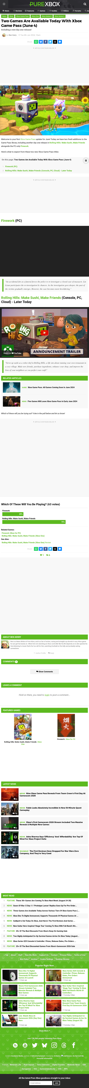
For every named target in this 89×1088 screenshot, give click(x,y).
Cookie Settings (46, 959)
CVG (60, 1069)
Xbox (11, 16)
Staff (20, 955)
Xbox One (35, 16)
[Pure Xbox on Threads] (64, 1045)
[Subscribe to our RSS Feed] (15, 1045)
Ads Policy (24, 959)
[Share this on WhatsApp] (36, 42)
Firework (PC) (11, 166)
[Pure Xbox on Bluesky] (44, 1045)
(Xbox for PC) (11, 533)
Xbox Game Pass (22, 16)
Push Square (29, 1065)
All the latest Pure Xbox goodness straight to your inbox (44, 1078)
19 (16, 813)
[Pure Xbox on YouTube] (25, 1045)
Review (26, 542)
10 (16, 857)
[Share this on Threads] (55, 42)
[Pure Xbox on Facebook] (73, 1045)
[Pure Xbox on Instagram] (54, 1045)
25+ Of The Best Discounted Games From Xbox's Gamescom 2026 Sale (41, 946)
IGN (84, 1065)
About (13, 955)
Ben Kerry (13, 35)
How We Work (31, 955)
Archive (34, 959)
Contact (54, 955)
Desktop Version (62, 959)
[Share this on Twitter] (50, 42)
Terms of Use (79, 955)
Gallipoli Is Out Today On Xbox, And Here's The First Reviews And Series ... (41, 921)
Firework (24, 146)
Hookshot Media (17, 1056)
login (47, 695)
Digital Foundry (58, 1065)
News (4, 16)
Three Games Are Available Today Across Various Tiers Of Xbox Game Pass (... (43, 911)
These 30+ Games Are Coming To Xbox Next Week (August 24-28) (39, 901)
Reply (52, 653)
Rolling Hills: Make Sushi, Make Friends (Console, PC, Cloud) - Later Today (38, 171)
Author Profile (40, 653)
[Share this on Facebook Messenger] (60, 42)
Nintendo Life (15, 1065)
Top (6, 955)
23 (16, 842)
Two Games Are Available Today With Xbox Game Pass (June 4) (42, 160)
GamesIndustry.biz (47, 1069)
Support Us (44, 955)
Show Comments (45, 672)
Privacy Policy (66, 955)
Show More (44, 1031)
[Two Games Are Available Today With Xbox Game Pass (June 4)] (44, 110)
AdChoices (68, 1056)
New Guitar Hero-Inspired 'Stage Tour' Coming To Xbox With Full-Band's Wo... (42, 926)
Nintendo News (73, 1065)
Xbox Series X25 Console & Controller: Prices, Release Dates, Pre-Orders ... (41, 941)
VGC (35, 1069)
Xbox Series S (59, 16)
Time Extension (43, 1065)
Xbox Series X (47, 16)
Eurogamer (26, 1069)
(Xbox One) (23, 536)
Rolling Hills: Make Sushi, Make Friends (67, 143)
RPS (66, 1069)
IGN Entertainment (38, 1056)
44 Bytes (57, 1056)
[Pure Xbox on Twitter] (34, 1045)
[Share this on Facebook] (45, 42)
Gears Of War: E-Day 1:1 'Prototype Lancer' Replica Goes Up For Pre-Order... (42, 906)
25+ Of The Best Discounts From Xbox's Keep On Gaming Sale (37, 931)
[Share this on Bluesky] (41, 42)
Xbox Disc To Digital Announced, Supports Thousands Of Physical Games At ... (42, 916)
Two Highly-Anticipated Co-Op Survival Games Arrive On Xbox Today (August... (43, 936)
